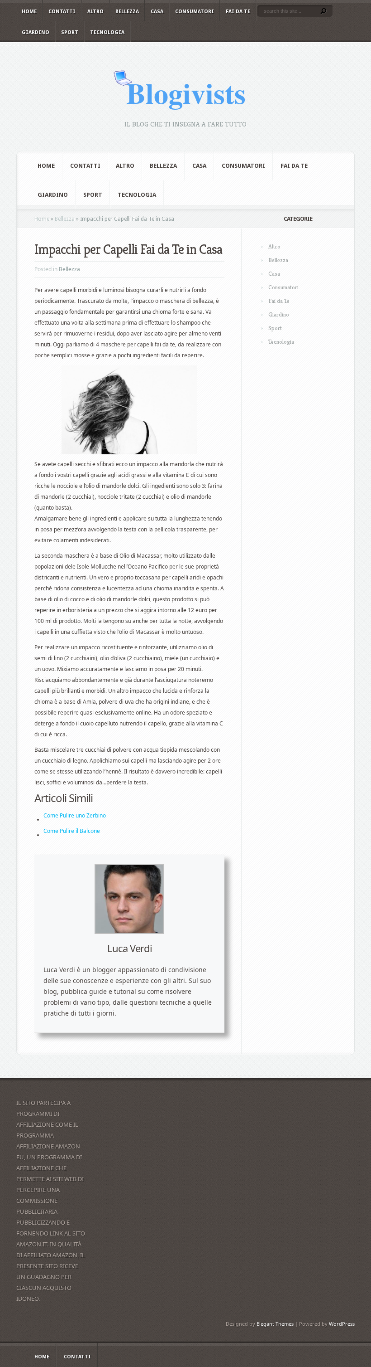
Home (29, 12)
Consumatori (194, 12)
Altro (95, 12)
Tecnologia (107, 32)
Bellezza (127, 12)
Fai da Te (238, 12)
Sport (69, 32)
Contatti (62, 12)
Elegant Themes (275, 1323)
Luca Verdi (129, 948)
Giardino (35, 32)
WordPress (342, 1323)
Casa (157, 12)
